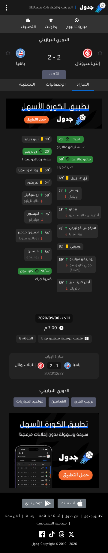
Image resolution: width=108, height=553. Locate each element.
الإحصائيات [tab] (56, 85)
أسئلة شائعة (49, 517)
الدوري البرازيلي (54, 40)
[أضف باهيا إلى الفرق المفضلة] (8, 53)
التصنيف (28, 27)
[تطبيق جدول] (54, 114)
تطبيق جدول (94, 517)
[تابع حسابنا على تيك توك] (51, 534)
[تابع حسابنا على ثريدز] (61, 534)
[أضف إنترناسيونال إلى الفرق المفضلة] (100, 53)
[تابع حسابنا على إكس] (70, 534)
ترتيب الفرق (83, 402)
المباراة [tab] (82, 85)
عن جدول (71, 517)
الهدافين (58, 402)
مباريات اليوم (76, 27)
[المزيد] (6, 8)
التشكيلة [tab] (27, 85)
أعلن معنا (12, 517)
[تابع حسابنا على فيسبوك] (41, 534)
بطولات (51, 27)
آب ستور (68, 503)
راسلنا (29, 517)
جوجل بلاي (34, 503)
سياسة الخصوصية (52, 524)
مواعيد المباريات (30, 402)
